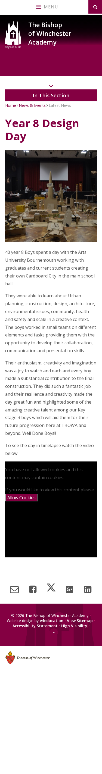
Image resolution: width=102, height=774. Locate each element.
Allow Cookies (21, 498)
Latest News (60, 105)
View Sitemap (80, 620)
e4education (51, 620)
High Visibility (74, 625)
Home (10, 105)
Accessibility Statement (35, 625)
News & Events (32, 105)
